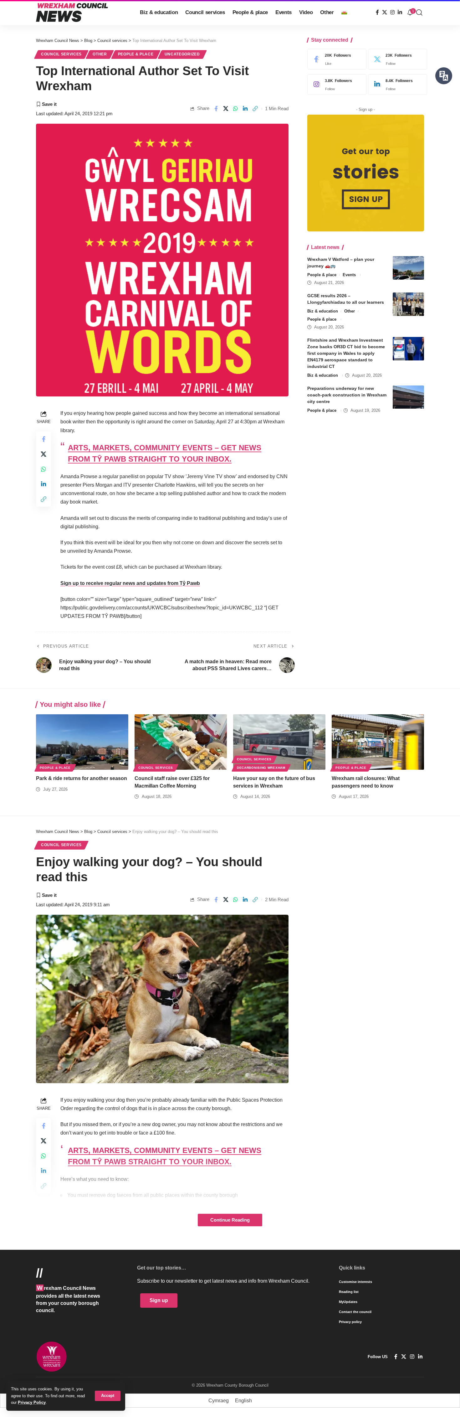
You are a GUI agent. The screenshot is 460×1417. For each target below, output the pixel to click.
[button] (107, 1396)
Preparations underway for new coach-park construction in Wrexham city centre (346, 395)
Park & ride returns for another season (81, 778)
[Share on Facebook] (216, 109)
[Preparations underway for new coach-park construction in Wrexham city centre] (408, 397)
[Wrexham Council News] (72, 12)
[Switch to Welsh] (344, 12)
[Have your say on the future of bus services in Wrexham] (279, 742)
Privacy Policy (32, 1402)
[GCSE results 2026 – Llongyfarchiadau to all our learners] (408, 304)
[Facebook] (377, 12)
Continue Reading (230, 1220)
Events (349, 274)
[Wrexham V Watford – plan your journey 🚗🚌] (408, 268)
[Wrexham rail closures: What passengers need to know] (378, 742)
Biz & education (322, 311)
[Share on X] (225, 109)
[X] (385, 12)
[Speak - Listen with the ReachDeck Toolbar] (443, 75)
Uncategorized (182, 54)
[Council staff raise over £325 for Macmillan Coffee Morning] (181, 742)
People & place (136, 54)
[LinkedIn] (400, 12)
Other (100, 54)
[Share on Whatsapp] (235, 109)
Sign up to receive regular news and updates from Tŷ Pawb (130, 583)
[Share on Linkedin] (245, 109)
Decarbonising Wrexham (261, 767)
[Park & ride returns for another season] (82, 742)
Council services (61, 54)
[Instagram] (392, 12)
